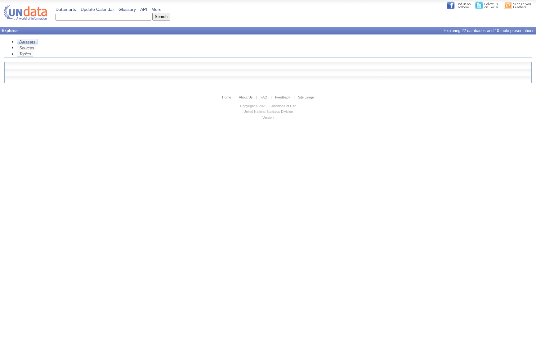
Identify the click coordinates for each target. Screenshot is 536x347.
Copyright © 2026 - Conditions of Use (268, 106)
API (143, 9)
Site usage (306, 97)
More (156, 9)
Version (268, 117)
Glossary (127, 9)
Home (226, 97)
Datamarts (66, 9)
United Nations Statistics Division (268, 111)
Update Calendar (97, 9)
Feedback (282, 97)
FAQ (264, 97)
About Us (246, 97)
